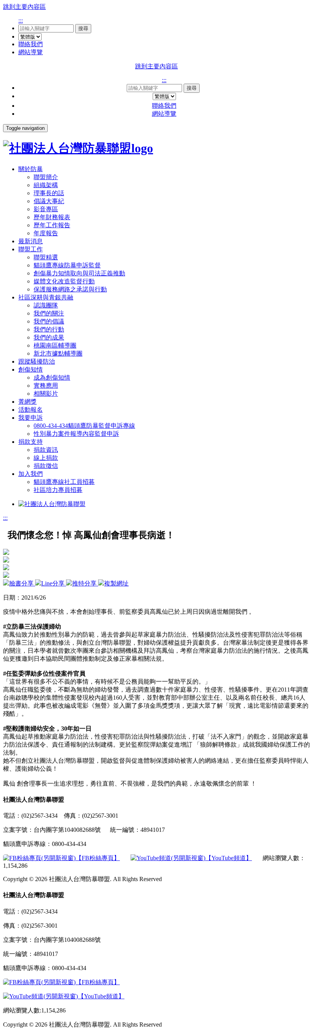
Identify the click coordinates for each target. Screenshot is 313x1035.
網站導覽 (30, 52)
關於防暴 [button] (30, 169)
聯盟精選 (46, 257)
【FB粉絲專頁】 (98, 858)
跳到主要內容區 (24, 6)
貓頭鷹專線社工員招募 (64, 482)
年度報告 (46, 233)
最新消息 (30, 241)
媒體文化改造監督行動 (64, 281)
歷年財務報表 (52, 217)
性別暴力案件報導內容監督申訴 (76, 433)
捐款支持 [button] (30, 441)
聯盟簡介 (46, 177)
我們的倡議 (49, 321)
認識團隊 (46, 305)
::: (20, 20)
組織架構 (46, 185)
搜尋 (83, 28)
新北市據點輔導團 (58, 353)
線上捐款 (46, 457)
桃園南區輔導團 (55, 345)
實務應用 (46, 385)
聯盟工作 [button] (30, 249)
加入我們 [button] (30, 474)
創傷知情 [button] (30, 369)
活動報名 (30, 409)
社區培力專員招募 (58, 490)
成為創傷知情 (52, 377)
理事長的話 (49, 193)
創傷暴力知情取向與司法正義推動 (79, 273)
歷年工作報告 (52, 225)
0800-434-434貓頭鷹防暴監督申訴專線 (84, 425)
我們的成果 (49, 337)
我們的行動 (49, 329)
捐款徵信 (46, 466)
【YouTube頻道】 (228, 858)
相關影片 (46, 393)
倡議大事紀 (49, 201)
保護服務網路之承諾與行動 (70, 289)
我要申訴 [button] (30, 417)
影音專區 (46, 209)
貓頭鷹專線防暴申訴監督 (67, 265)
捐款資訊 (46, 449)
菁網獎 (27, 401)
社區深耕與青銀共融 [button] (45, 297)
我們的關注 (49, 313)
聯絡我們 (30, 44)
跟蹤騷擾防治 (36, 361)
